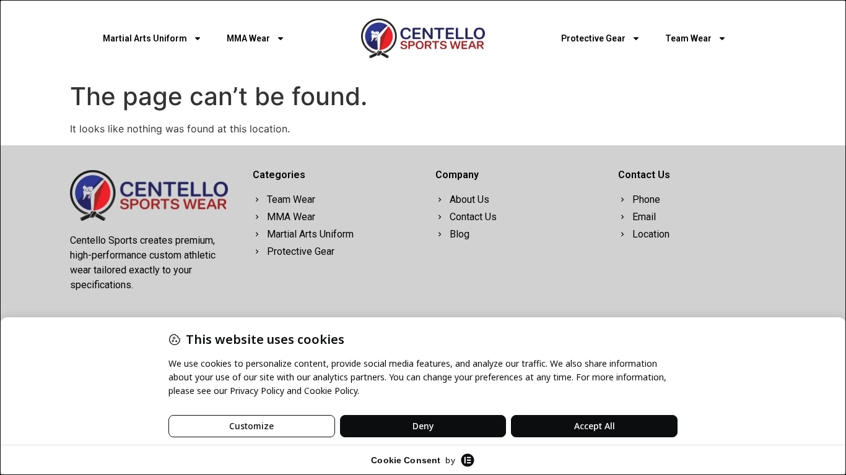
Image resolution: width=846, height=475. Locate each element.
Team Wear (688, 38)
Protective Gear (593, 38)
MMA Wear (248, 38)
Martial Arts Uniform (145, 38)
